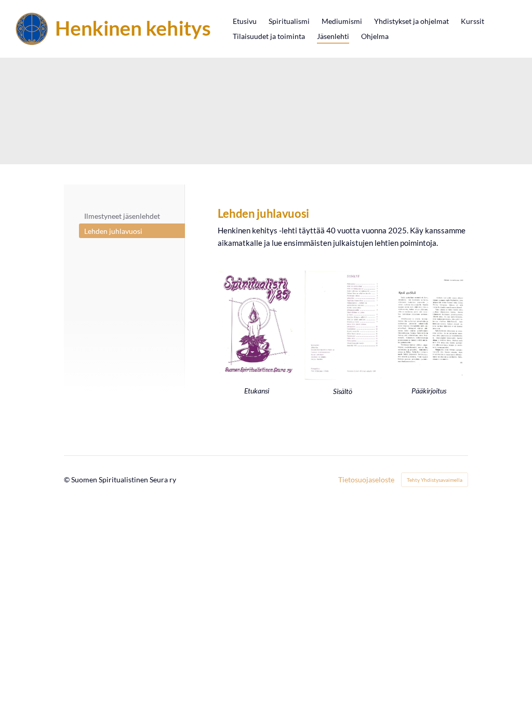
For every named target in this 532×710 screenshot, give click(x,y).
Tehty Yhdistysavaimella (434, 480)
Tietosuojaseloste (366, 479)
